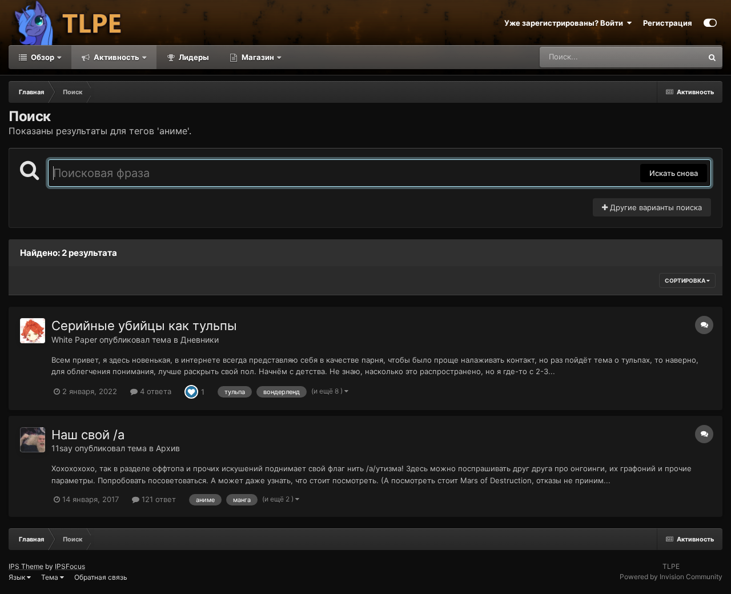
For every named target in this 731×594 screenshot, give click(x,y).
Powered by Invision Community (671, 576)
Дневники (199, 339)
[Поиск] (712, 57)
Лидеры (193, 57)
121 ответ (157, 499)
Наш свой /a (87, 434)
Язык (18, 577)
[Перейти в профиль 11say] (32, 439)
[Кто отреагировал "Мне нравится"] (191, 390)
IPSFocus (70, 566)
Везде (676, 57)
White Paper (74, 339)
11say (62, 448)
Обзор (41, 57)
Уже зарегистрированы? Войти (565, 22)
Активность (115, 57)
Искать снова (673, 173)
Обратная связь (100, 577)
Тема (50, 577)
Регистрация (667, 22)
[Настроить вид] (710, 23)
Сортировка (685, 280)
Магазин (258, 57)
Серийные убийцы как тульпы (144, 325)
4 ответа (154, 391)
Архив (168, 448)
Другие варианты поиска (655, 207)
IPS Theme (26, 566)
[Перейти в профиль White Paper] (32, 330)
